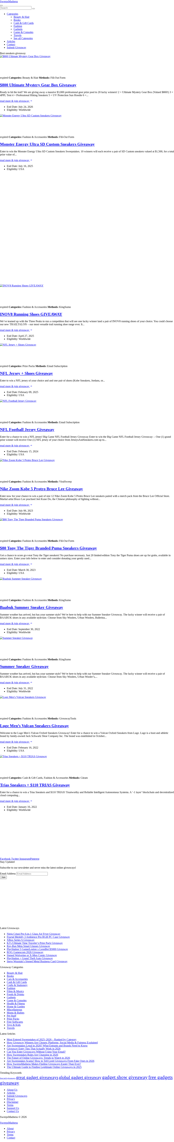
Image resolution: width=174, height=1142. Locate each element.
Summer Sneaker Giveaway (24, 666)
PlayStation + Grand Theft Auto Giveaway (30, 958)
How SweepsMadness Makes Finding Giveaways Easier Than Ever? (44, 1064)
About (10, 1128)
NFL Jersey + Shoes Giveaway (26, 373)
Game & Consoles (23, 32)
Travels (17, 35)
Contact (11, 44)
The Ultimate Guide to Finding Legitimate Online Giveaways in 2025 (44, 1067)
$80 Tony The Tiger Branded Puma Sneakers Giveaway (48, 548)
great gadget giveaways (37, 1077)
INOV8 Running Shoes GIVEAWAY (31, 314)
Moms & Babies (15, 1012)
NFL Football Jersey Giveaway (27, 429)
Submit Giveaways (17, 1095)
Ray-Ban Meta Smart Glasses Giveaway (28, 946)
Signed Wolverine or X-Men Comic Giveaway (32, 955)
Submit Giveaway (16, 47)
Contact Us (13, 1111)
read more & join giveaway (15, 101)
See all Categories (23, 38)
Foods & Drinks (15, 994)
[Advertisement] (87, 227)
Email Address (8, 873)
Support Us (13, 1108)
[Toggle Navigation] (1, 5)
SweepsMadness (9, 1)
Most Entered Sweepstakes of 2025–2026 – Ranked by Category (41, 1039)
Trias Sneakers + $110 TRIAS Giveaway (35, 785)
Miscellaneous (14, 1009)
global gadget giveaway (80, 1077)
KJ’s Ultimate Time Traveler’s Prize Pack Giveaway (35, 943)
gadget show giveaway (125, 1077)
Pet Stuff (11, 1015)
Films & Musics (15, 991)
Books (17, 20)
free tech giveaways (7, 1078)
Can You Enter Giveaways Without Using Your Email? (36, 1051)
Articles (11, 41)
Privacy (11, 1099)
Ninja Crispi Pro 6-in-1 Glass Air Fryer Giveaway (33, 933)
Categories (12, 13)
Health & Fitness (16, 1003)
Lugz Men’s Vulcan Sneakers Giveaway (34, 726)
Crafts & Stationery (17, 985)
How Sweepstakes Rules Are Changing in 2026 (32, 1054)
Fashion (18, 26)
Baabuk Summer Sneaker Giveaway (31, 607)
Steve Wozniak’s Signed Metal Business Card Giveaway (37, 961)
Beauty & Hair (21, 16)
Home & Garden (16, 1006)
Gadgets (18, 29)
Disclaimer (12, 1102)
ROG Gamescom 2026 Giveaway (25, 952)
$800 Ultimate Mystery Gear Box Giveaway (38, 85)
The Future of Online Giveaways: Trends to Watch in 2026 (38, 1057)
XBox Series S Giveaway (20, 940)
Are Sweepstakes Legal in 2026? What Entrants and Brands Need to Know (47, 1045)
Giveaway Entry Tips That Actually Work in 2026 (33, 1048)
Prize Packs (13, 1018)
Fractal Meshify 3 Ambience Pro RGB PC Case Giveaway (38, 936)
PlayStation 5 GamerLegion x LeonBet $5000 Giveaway (37, 949)
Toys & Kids (14, 1024)
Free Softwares (15, 1021)
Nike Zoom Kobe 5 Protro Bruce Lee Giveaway (41, 489)
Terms (10, 1105)
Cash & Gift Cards (24, 23)
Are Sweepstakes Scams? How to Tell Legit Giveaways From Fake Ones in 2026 (50, 1060)
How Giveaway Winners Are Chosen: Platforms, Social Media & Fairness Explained (52, 1042)
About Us (12, 1089)
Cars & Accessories (17, 979)
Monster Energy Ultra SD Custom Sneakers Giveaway (47, 144)
